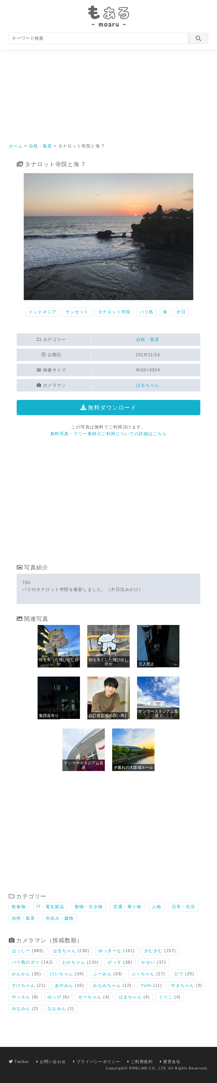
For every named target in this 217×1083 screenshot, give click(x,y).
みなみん (21, 1008)
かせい (148, 962)
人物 (156, 906)
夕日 (181, 311)
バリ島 (147, 311)
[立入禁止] (158, 666)
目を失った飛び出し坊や (59, 661)
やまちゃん (182, 985)
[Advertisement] (108, 91)
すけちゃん (23, 985)
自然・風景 (40, 146)
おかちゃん (74, 962)
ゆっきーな (110, 950)
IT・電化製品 (50, 906)
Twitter (21, 1061)
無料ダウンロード (112, 407)
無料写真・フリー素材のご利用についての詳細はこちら (108, 433)
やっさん (21, 996)
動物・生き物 (89, 906)
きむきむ (153, 950)
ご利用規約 (142, 1061)
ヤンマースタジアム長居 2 (158, 713)
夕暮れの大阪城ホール (133, 767)
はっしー (21, 950)
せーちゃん (90, 996)
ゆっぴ (54, 996)
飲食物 (19, 906)
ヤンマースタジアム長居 (83, 765)
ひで (179, 973)
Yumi (146, 985)
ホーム (16, 146)
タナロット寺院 (114, 311)
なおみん (56, 1008)
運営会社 (172, 1061)
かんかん (21, 973)
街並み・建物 (60, 918)
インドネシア (43, 311)
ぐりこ (166, 996)
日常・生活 (183, 906)
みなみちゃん (107, 985)
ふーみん (102, 973)
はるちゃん (148, 385)
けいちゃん (61, 973)
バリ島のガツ (26, 962)
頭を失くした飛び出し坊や (108, 661)
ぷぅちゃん (143, 973)
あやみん (64, 985)
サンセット (77, 311)
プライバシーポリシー (98, 1061)
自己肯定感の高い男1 (108, 715)
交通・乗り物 (127, 906)
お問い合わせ (53, 1061)
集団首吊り (49, 715)
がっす (115, 962)
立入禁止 (146, 664)
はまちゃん (130, 996)
